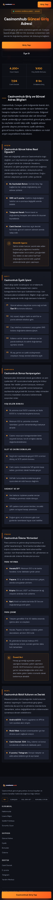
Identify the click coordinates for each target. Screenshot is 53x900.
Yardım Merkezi (8, 879)
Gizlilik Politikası (8, 821)
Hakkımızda (6, 811)
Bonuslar (5, 848)
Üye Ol (26, 53)
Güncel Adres (7, 838)
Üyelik (4, 843)
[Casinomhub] (9, 4)
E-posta (5, 870)
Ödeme (5, 852)
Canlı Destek (7, 865)
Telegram (5, 875)
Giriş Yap (44, 4)
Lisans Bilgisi (7, 816)
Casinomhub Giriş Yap (26, 895)
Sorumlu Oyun (8, 825)
